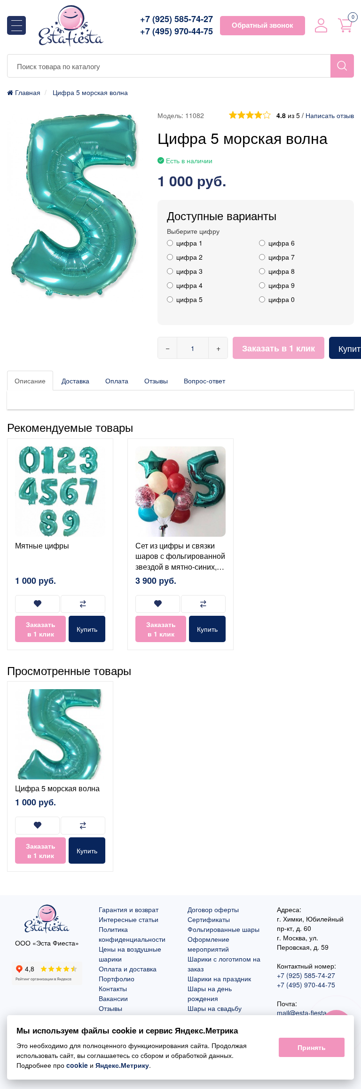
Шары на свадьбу (215, 1008)
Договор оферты (213, 909)
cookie (77, 1065)
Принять (312, 1047)
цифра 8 (281, 271)
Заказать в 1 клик (278, 348)
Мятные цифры (42, 545)
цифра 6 (281, 242)
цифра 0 (281, 299)
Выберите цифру (193, 231)
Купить (87, 629)
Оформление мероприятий (208, 944)
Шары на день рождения (210, 993)
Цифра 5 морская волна (57, 788)
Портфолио (116, 978)
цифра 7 (281, 257)
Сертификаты (209, 919)
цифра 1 (189, 242)
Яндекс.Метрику (122, 1065)
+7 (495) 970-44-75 (176, 31)
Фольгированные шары (223, 929)
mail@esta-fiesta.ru (306, 1012)
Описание (30, 380)
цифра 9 (281, 285)
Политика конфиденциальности (132, 934)
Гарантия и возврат (128, 909)
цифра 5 (189, 299)
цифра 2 (189, 257)
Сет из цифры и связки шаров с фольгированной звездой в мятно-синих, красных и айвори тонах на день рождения (180, 566)
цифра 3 (189, 271)
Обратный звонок (262, 25)
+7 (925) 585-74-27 (176, 19)
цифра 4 (189, 285)
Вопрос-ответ (204, 380)
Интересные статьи (128, 919)
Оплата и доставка (128, 968)
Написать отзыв (330, 115)
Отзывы (156, 380)
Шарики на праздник (219, 978)
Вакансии (113, 998)
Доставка (75, 380)
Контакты (113, 988)
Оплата (116, 380)
